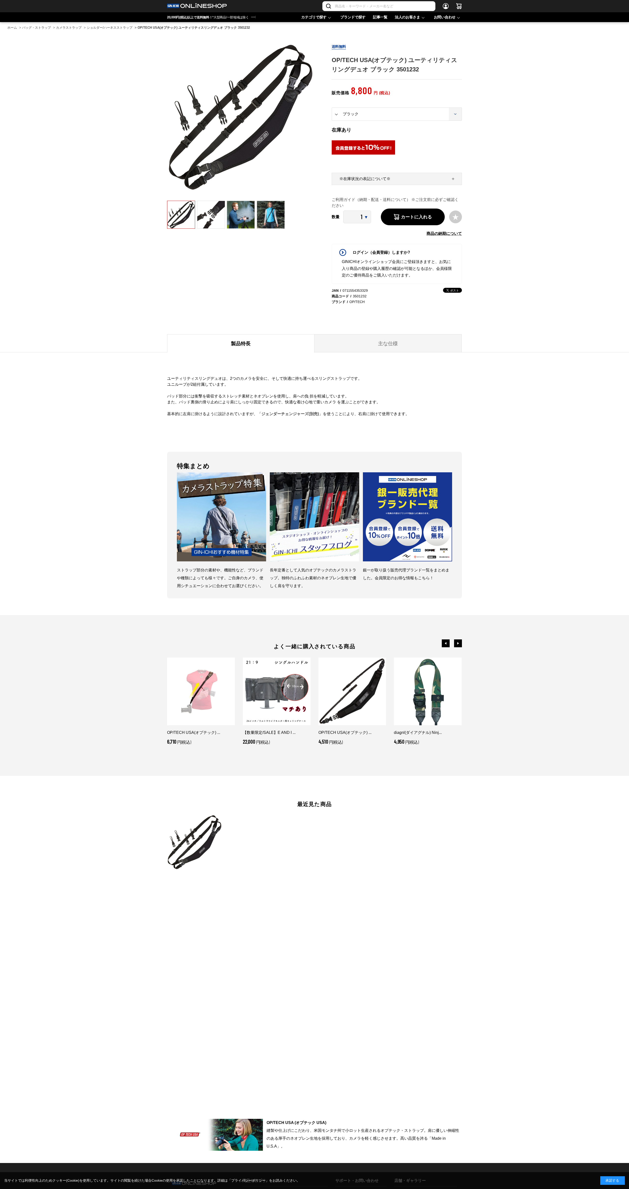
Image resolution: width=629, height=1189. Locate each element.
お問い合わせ (445, 17)
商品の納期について (444, 233)
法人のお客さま (407, 17)
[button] (446, 643)
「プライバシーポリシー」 (248, 1180)
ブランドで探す (353, 17)
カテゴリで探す (314, 17)
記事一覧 (380, 17)
